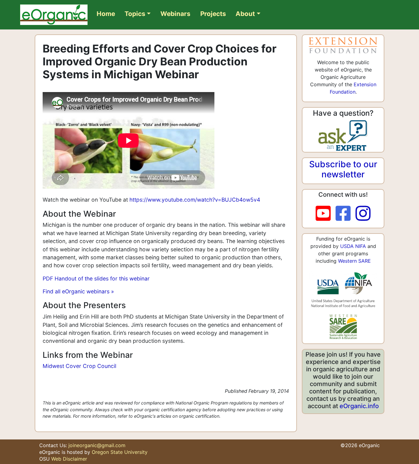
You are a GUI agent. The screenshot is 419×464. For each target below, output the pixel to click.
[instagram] (363, 213)
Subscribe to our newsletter (343, 169)
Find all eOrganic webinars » (78, 291)
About (245, 13)
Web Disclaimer (69, 459)
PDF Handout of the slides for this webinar (96, 278)
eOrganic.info (359, 406)
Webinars (175, 13)
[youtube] (326, 213)
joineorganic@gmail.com (96, 445)
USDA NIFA (353, 246)
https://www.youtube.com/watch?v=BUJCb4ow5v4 (194, 199)
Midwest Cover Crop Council (79, 366)
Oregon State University (120, 452)
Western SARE (354, 261)
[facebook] (346, 213)
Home (106, 13)
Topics (135, 13)
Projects (213, 13)
